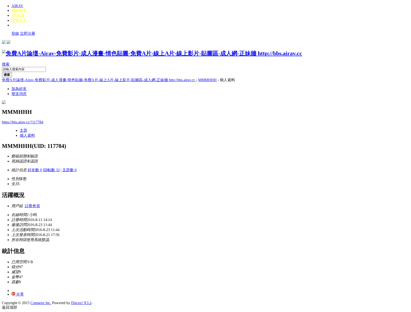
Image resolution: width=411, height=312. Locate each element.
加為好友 (19, 89)
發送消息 (19, 94)
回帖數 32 (52, 170)
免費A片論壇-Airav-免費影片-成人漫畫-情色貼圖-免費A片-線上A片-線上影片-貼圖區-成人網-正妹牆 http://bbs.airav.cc (99, 80)
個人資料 (27, 135)
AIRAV (17, 6)
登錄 (15, 33)
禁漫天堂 (19, 20)
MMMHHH (207, 80)
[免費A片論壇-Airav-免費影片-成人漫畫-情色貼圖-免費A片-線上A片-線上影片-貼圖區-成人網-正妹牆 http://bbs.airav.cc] (152, 53)
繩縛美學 (19, 10)
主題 (23, 130)
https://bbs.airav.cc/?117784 (22, 122)
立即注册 (27, 33)
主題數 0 (69, 170)
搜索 (6, 64)
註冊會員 (32, 206)
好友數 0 (35, 170)
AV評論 (17, 15)
